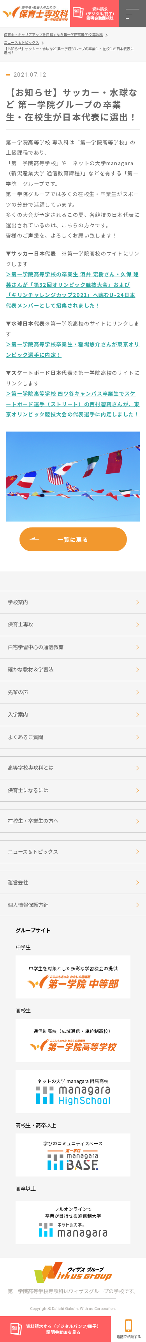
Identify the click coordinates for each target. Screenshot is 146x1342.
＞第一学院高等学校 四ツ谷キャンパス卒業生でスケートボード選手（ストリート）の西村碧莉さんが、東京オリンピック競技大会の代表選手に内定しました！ (73, 404)
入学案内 (18, 714)
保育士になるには (28, 790)
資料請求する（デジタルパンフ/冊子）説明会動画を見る (63, 1329)
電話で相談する (128, 1336)
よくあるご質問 (25, 737)
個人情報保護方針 (28, 904)
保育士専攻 (20, 624)
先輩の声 (18, 692)
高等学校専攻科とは (30, 767)
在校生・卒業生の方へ (33, 820)
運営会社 (18, 882)
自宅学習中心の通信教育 (35, 647)
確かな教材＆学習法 (30, 669)
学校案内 (18, 602)
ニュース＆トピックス (33, 851)
